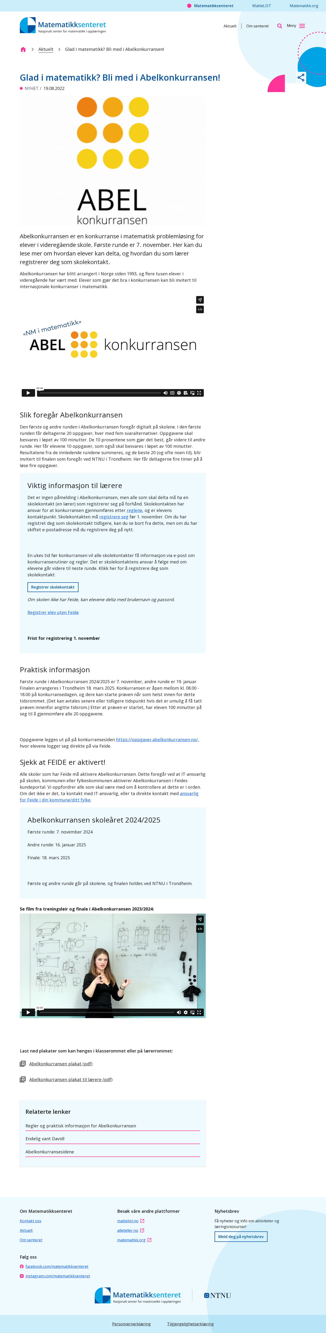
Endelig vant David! (45, 1138)
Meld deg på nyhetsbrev (241, 1236)
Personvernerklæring (131, 1324)
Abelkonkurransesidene (50, 1152)
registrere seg (113, 517)
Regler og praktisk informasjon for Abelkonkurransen (81, 1126)
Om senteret (257, 26)
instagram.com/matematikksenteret (58, 1276)
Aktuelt (230, 26)
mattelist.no (127, 1221)
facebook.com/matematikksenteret (57, 1266)
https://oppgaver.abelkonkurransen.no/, (157, 739)
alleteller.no (127, 1230)
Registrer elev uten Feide (53, 612)
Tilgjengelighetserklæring (190, 1324)
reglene (134, 510)
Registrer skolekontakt (53, 587)
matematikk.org (131, 1240)
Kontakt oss (30, 1221)
